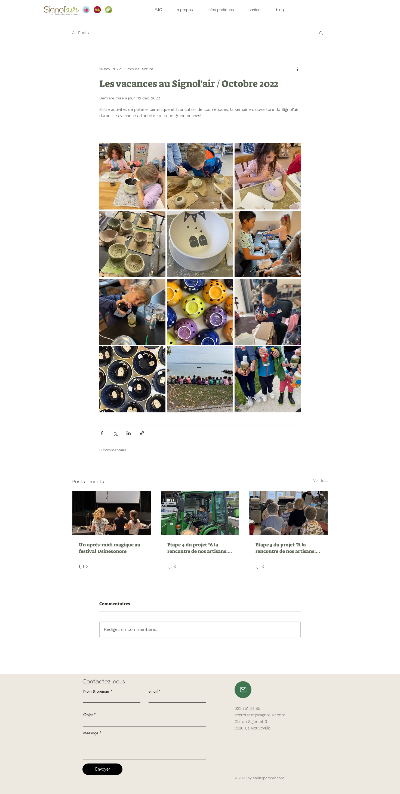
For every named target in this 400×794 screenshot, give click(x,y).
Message (90, 733)
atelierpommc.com (268, 778)
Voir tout (320, 480)
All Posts (80, 32)
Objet (88, 715)
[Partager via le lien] (141, 433)
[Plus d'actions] (297, 69)
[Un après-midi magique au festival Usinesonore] (111, 513)
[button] (321, 33)
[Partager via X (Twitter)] (115, 433)
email (153, 691)
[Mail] (243, 689)
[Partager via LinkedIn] (128, 433)
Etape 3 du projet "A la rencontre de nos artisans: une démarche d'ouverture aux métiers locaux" (286, 548)
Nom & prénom (96, 691)
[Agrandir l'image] (132, 176)
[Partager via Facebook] (101, 433)
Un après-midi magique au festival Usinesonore (109, 548)
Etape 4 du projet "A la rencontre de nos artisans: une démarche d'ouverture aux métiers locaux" (198, 548)
